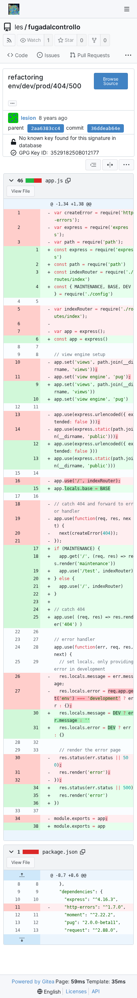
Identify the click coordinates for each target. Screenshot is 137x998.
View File (20, 191)
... (12, 102)
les (19, 27)
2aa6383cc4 (45, 128)
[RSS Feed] (9, 40)
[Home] (14, 9)
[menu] (126, 164)
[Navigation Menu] (126, 9)
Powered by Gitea (33, 981)
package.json (59, 852)
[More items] (128, 55)
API (96, 991)
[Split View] (110, 164)
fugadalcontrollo (54, 27)
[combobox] (93, 164)
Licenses (76, 991)
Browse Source (110, 81)
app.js (54, 180)
